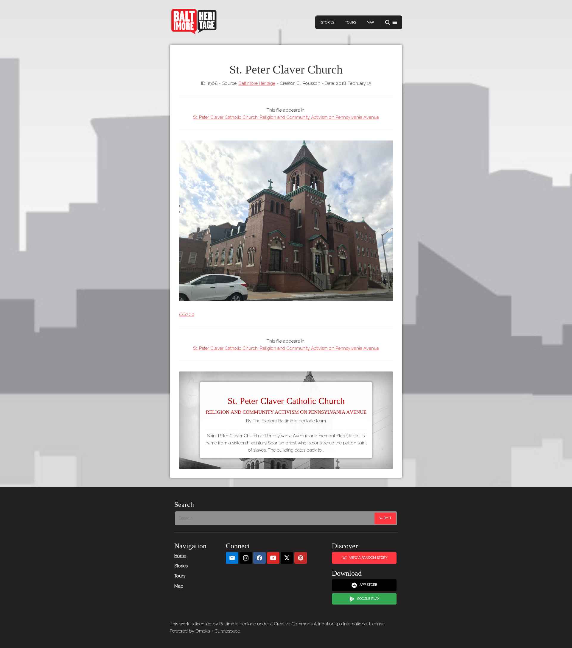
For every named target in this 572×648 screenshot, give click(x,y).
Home (180, 555)
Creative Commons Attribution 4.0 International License (329, 624)
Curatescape (227, 631)
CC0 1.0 (186, 314)
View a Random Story (368, 558)
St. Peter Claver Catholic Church (286, 405)
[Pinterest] (300, 558)
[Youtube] (273, 558)
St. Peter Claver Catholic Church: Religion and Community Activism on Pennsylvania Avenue (286, 117)
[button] (391, 22)
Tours (350, 22)
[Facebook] (259, 558)
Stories (327, 22)
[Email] (232, 558)
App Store (368, 585)
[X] (287, 558)
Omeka (202, 631)
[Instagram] (246, 558)
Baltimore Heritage (257, 83)
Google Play (368, 599)
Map (370, 22)
